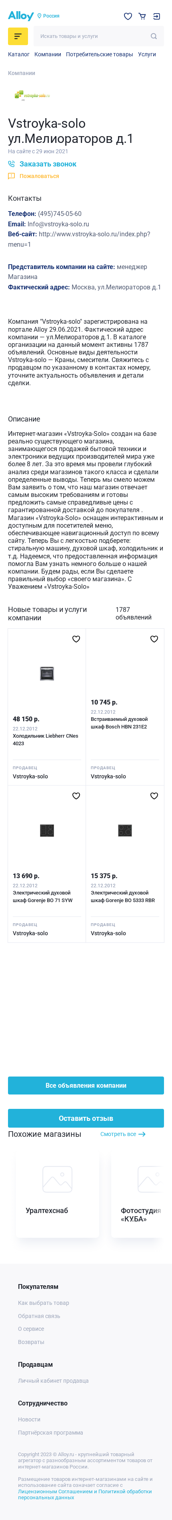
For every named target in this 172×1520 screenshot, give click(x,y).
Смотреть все (118, 1134)
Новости (29, 1419)
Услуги (147, 54)
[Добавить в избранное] (76, 639)
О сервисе (31, 1329)
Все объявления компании (86, 1085)
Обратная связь (39, 1316)
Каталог (19, 54)
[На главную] (21, 16)
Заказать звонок (48, 164)
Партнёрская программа (50, 1432)
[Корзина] (142, 16)
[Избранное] (128, 16)
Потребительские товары (99, 54)
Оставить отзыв (86, 1118)
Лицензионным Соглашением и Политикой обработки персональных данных (85, 1494)
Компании (47, 54)
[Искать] (154, 36)
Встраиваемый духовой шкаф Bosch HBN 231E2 (119, 723)
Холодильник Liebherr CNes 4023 (45, 740)
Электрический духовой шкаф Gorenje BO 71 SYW (42, 897)
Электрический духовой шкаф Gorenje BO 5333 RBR (123, 897)
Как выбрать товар (43, 1303)
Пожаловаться (39, 176)
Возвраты (31, 1342)
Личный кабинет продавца (53, 1381)
